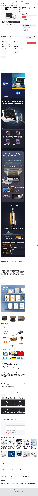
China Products (6, 489)
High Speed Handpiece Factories (13, 481)
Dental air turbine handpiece (4, 466)
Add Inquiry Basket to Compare (11, 24)
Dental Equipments (30, 466)
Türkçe (15, 491)
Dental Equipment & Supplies (10, 5)
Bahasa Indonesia (21, 491)
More (1, 486)
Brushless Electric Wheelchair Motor (32, 483)
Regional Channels (30, 489)
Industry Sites (26, 489)
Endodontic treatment (21, 466)
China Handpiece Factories (28, 481)
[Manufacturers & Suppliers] (19, 1)
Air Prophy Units (12, 466)
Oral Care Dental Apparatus (26, 476)
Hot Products (3, 489)
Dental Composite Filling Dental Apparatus (6, 478)
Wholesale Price (22, 489)
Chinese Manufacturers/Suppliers (12, 489)
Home (1, 5)
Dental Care (12, 476)
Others (20, 469)
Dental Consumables (7, 476)
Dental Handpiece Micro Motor (14, 483)
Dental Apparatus (15, 5)
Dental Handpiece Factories (4, 481)
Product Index (34, 489)
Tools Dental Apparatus (18, 476)
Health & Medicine (4, 5)
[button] (22, 38)
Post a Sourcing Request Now (10, 433)
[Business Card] (36, 39)
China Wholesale (18, 489)
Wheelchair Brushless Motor (23, 483)
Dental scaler (2, 469)
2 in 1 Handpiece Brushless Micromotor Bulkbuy (6, 485)
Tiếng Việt (18, 491)
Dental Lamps (11, 469)
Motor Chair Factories (20, 481)
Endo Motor (8, 483)
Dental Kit (2, 476)
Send (7, 432)
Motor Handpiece (3, 483)
